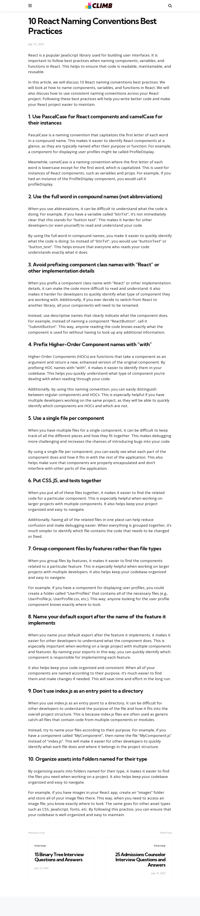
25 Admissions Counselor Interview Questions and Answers (140, 859)
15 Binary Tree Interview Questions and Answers (59, 856)
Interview (40, 845)
